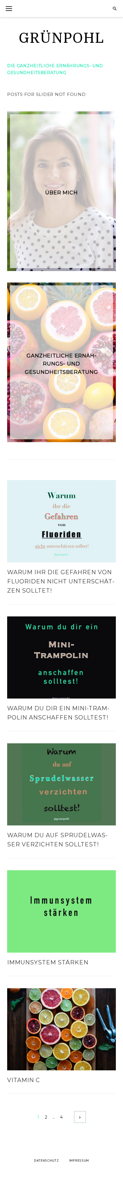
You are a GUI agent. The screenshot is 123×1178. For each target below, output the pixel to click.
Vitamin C (23, 1080)
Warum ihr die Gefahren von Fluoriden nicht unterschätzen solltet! (60, 581)
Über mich (61, 192)
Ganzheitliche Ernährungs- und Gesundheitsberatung (61, 364)
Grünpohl (61, 38)
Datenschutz (46, 1160)
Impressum (79, 1160)
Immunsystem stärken (47, 962)
